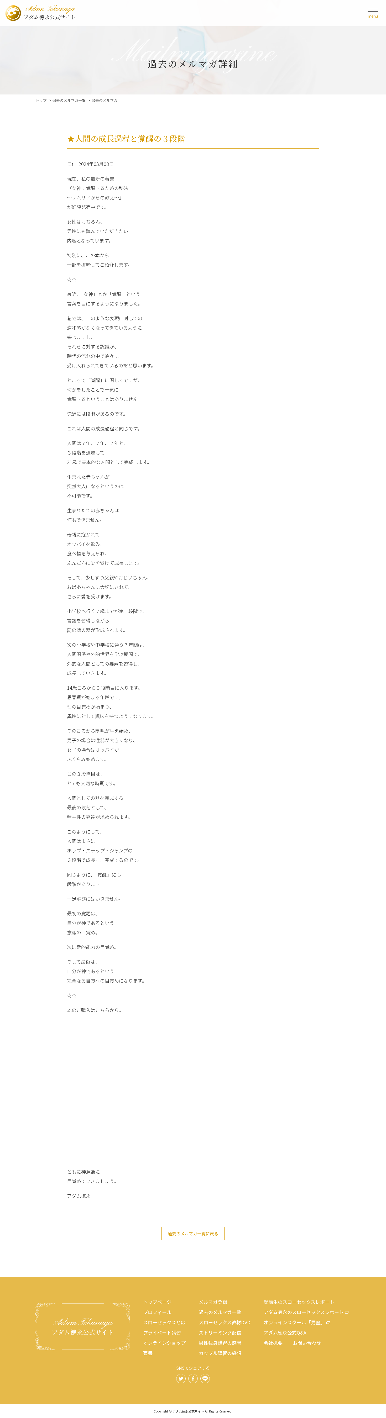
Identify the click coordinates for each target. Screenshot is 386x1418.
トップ (40, 100)
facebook (193, 1378)
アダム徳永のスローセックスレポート (304, 1312)
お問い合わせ (307, 1342)
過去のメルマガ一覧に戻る (193, 1233)
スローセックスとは (164, 1322)
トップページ (157, 1301)
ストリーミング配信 (220, 1332)
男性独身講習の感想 (220, 1342)
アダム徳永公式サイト (50, 13)
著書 (148, 1353)
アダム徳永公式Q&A (285, 1332)
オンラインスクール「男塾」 (294, 1322)
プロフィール (157, 1312)
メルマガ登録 (213, 1301)
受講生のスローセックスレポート (299, 1301)
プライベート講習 (162, 1332)
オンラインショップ (164, 1342)
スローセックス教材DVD (225, 1322)
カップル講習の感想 (220, 1353)
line (205, 1378)
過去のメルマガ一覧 (69, 100)
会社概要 (273, 1342)
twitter (181, 1378)
